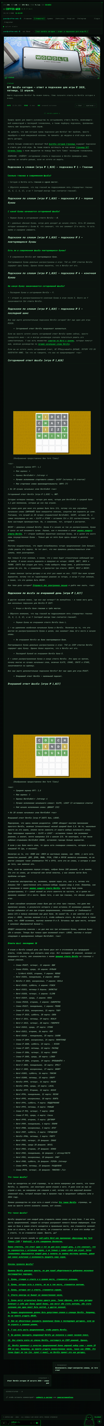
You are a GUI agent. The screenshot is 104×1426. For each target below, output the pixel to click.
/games (50, 19)
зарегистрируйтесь (65, 1397)
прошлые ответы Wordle (66, 956)
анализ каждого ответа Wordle (44, 888)
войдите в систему (44, 1397)
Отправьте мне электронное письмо (50, 585)
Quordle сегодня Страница (62, 144)
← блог (79, 105)
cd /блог (27, 31)
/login (97, 19)
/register (8, 22)
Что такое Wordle (67, 1202)
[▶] (4, 1423)
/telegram (81, 19)
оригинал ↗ (90, 105)
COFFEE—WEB (13, 9)
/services (59, 19)
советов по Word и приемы (61, 340)
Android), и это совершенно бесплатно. (43, 1241)
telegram (97, 1417)
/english (71, 19)
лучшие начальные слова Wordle (53, 344)
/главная (28, 19)
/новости (39, 19)
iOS (18, 1241)
